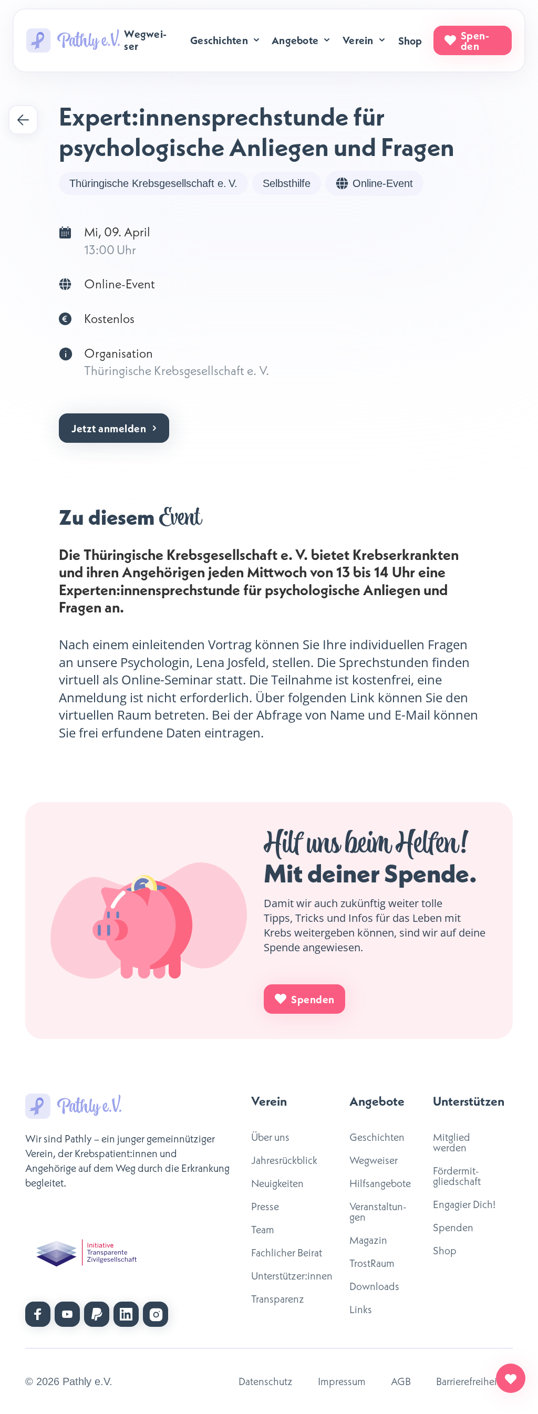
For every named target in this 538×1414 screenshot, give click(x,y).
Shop (410, 40)
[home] (73, 40)
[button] (225, 40)
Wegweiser (145, 40)
